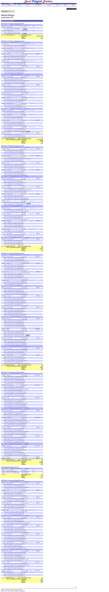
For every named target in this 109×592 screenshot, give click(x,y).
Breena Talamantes (19, 339)
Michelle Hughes (15, 512)
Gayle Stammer (18, 65)
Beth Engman (15, 217)
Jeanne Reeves (25, 97)
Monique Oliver (16, 111)
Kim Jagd (16, 72)
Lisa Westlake (16, 521)
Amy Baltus (24, 148)
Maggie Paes (10, 198)
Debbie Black (10, 185)
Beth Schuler (22, 487)
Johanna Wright (18, 281)
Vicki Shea (24, 26)
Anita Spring (16, 438)
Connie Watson (17, 29)
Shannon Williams (17, 63)
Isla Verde (8, 375)
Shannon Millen (15, 94)
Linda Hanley (10, 104)
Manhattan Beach (10, 30)
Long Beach (8, 348)
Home (3, 5)
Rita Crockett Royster (12, 80)
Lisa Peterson (17, 297)
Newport (8, 457)
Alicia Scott (9, 521)
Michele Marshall (19, 331)
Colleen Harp (10, 240)
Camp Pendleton (9, 110)
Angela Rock (16, 79)
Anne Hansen (10, 46)
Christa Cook (10, 101)
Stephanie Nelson (21, 273)
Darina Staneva (18, 552)
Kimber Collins (10, 179)
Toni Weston (19, 450)
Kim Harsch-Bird (10, 51)
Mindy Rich (9, 484)
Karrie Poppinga (25, 472)
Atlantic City (8, 213)
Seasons (27, 5)
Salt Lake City (9, 93)
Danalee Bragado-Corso (12, 423)
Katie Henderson (10, 339)
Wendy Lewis (10, 29)
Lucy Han (16, 264)
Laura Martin (10, 402)
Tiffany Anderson (11, 399)
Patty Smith (9, 63)
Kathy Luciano (18, 536)
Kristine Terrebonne (19, 288)
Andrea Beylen (10, 151)
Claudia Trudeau (17, 113)
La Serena (8, 470)
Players (19, 5)
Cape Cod (8, 208)
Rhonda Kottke (10, 536)
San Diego (8, 84)
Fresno (7, 60)
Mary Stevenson (18, 319)
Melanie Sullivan (19, 376)
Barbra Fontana (10, 62)
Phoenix (8, 66)
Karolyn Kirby (10, 79)
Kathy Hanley (15, 68)
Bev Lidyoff (17, 400)
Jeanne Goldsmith (17, 437)
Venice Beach (9, 114)
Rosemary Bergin (11, 100)
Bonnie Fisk (9, 52)
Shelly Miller (18, 386)
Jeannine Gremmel (11, 283)
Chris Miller (17, 86)
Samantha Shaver (17, 202)
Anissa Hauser (19, 283)
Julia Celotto (10, 437)
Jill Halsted (15, 101)
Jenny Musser (10, 297)
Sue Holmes (17, 151)
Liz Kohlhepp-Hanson (11, 158)
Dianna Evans (10, 356)
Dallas (7, 510)
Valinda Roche (10, 184)
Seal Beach (8, 169)
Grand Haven (9, 534)
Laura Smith (15, 181)
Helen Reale (17, 124)
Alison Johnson (18, 192)
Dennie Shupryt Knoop (19, 92)
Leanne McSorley (18, 511)
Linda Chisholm (10, 32)
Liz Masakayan (18, 203)
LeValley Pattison (17, 46)
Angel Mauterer (10, 288)
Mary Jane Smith (19, 343)
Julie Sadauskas (10, 331)
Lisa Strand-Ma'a (11, 55)
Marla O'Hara (10, 59)
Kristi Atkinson (10, 269)
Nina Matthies (17, 58)
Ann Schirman (17, 411)
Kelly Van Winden (19, 55)
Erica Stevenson (10, 319)
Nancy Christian (10, 511)
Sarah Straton (18, 399)
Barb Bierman (10, 504)
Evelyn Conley (18, 116)
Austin (7, 44)
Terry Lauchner (10, 70)
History (73, 5)
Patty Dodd (9, 73)
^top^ (76, 586)
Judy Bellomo (10, 33)
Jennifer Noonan (18, 130)
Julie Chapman (19, 418)
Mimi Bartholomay (11, 210)
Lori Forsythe (18, 49)
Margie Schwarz (25, 30)
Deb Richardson (16, 59)
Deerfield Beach (9, 483)
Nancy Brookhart (11, 386)
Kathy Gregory (10, 27)
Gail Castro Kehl (10, 49)
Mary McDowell (18, 342)
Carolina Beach (9, 256)
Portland (8, 562)
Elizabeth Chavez (11, 99)
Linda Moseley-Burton (22, 158)
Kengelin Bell (10, 406)
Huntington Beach (10, 572)
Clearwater (8, 53)
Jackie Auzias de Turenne (12, 487)
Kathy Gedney (10, 428)
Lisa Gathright (10, 411)
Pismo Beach (9, 338)
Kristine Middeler (11, 378)
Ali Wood (16, 117)
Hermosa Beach (9, 76)
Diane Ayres (10, 324)
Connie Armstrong (11, 418)
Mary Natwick (10, 113)
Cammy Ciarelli (10, 82)
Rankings (49, 5)
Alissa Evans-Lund (11, 491)
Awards (65, 5)
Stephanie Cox (10, 130)
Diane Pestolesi (18, 82)
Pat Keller (16, 184)
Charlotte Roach (10, 65)
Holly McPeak (16, 52)
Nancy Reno (18, 56)
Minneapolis (8, 220)
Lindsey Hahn (15, 106)
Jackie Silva (17, 32)
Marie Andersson (25, 44)
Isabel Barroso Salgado (19, 198)
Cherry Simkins (10, 552)
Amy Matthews (17, 544)
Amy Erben (16, 356)
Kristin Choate (10, 117)
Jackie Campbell (10, 77)
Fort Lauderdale (9, 385)
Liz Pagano (16, 402)
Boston (7, 328)
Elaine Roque (15, 241)
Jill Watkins (18, 300)
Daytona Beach (9, 48)
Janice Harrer (17, 27)
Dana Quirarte (18, 308)
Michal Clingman (10, 281)
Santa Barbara (9, 127)
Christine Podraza (18, 406)
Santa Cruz (8, 97)
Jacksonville (9, 295)
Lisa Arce (9, 106)
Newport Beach (9, 26)
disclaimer (8, 590)
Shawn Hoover (18, 51)
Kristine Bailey (10, 260)
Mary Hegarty (17, 260)
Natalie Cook (10, 438)
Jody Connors (17, 179)
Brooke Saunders (18, 70)
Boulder (7, 120)
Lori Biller (9, 68)
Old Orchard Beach (10, 542)
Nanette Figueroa (11, 300)
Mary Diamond (10, 72)
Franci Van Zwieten (11, 450)
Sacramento (8, 445)
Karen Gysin (18, 100)
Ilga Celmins (16, 324)
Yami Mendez (17, 33)
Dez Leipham (10, 544)
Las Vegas (8, 133)
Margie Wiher (18, 358)
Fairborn (8, 329)
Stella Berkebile (10, 308)
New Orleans (9, 287)
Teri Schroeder (16, 484)
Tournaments (38, 5)
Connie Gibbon (10, 342)
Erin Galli (9, 217)
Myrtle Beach (9, 417)
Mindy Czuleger (18, 447)
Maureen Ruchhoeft (20, 210)
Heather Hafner (16, 73)
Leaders (58, 5)
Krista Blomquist (18, 301)
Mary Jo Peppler (10, 56)
